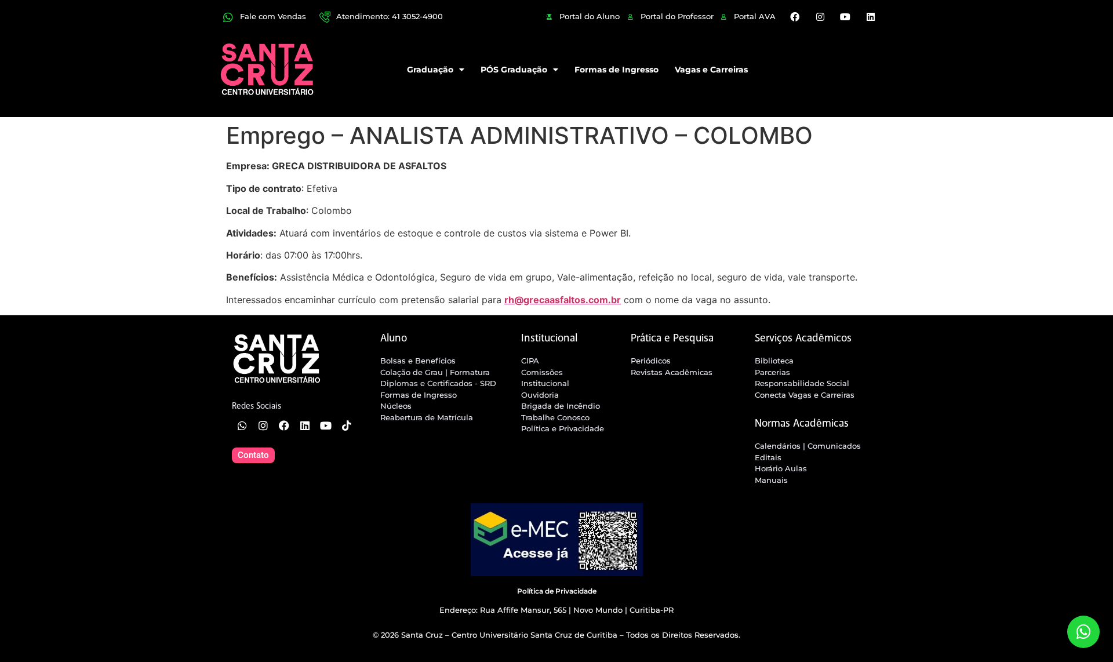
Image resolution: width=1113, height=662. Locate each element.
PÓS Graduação (514, 69)
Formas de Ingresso (616, 69)
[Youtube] (845, 17)
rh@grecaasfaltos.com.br (562, 299)
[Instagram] (820, 17)
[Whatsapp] (242, 425)
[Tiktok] (346, 425)
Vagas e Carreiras (711, 69)
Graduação (430, 69)
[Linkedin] (870, 17)
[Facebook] (795, 17)
